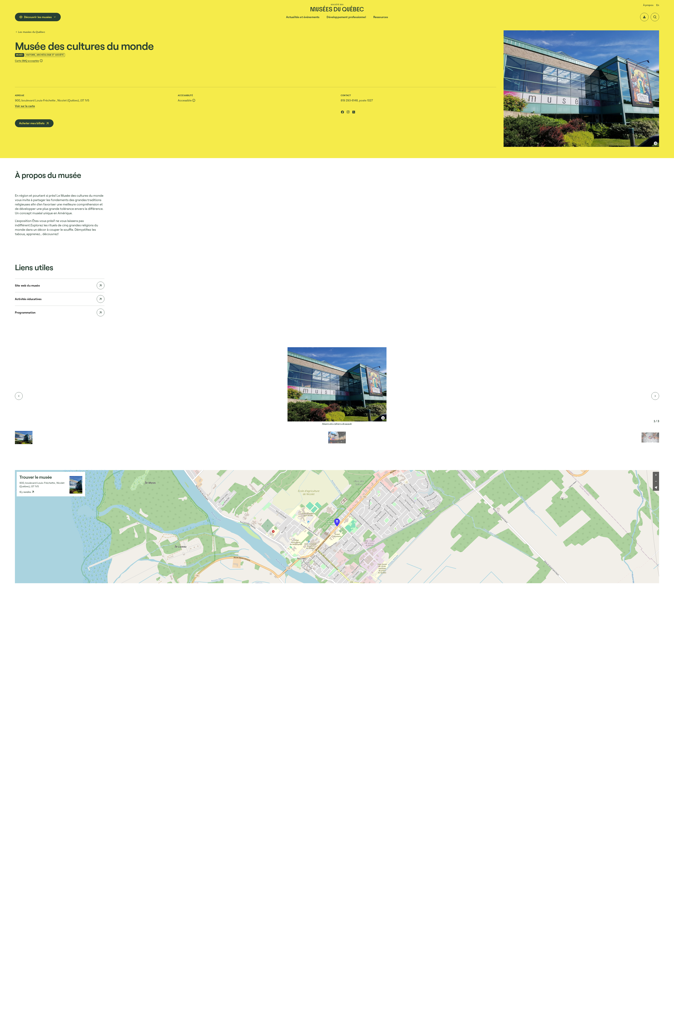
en (657, 5)
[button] (644, 17)
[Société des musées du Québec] (337, 7)
